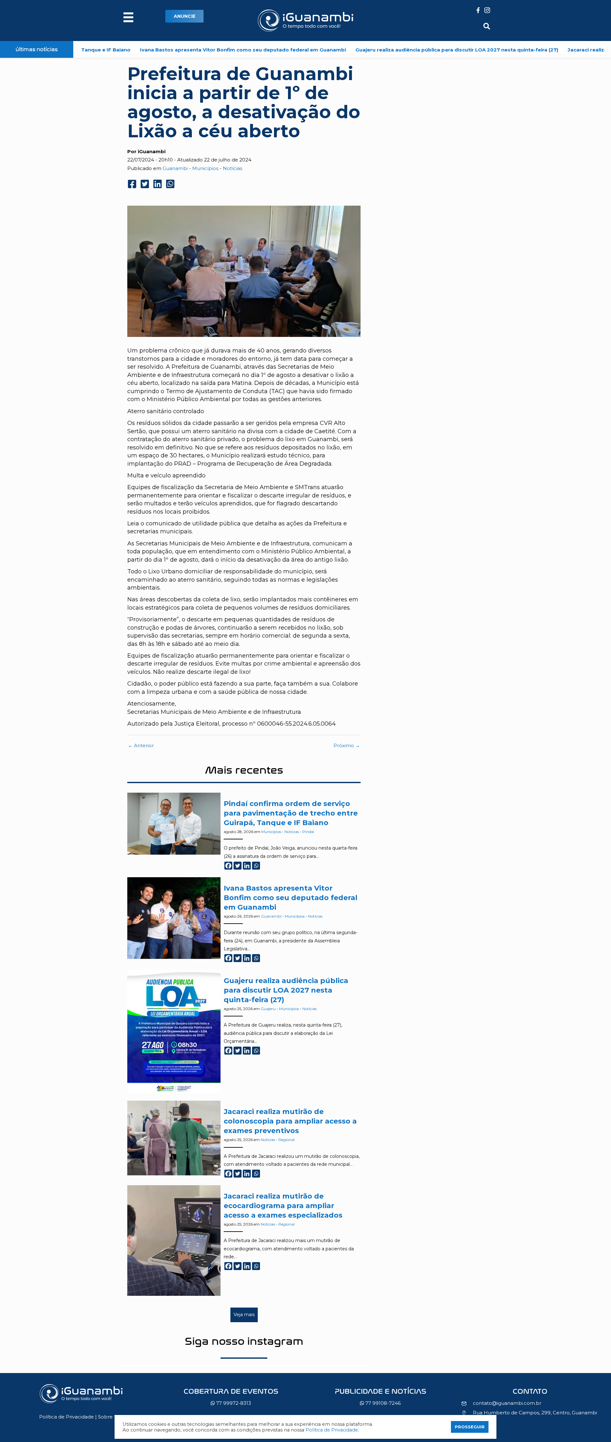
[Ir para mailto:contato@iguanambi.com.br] (529, 1393)
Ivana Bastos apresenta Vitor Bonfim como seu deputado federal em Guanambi (193, 50)
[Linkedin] (247, 866)
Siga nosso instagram (244, 1341)
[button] (184, 16)
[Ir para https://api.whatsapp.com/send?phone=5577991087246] (380, 1398)
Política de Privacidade (66, 1417)
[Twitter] (238, 866)
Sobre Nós (110, 1417)
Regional (286, 1139)
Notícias (232, 168)
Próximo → (347, 745)
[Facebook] (228, 866)
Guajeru (268, 1008)
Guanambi (175, 168)
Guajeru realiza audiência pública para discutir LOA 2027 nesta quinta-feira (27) (406, 50)
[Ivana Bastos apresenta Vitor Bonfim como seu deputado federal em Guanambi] (174, 917)
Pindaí (308, 831)
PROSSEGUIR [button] (470, 1426)
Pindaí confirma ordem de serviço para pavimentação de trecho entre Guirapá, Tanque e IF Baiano (291, 813)
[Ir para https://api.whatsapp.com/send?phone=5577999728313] (230, 1398)
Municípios (205, 168)
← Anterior (141, 745)
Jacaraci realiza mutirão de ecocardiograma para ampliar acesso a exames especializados (283, 1206)
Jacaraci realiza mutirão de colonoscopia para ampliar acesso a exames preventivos (290, 1121)
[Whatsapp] (256, 866)
